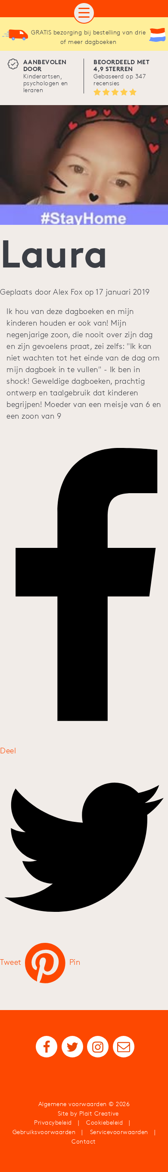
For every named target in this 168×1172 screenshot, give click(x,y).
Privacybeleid (53, 1122)
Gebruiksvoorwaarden (44, 1132)
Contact (84, 1141)
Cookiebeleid (104, 1122)
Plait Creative (99, 1113)
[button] (84, 13)
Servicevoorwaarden (119, 1132)
